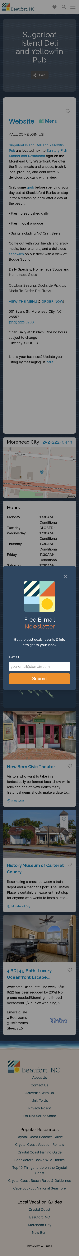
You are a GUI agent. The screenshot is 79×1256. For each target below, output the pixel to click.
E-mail (14, 657)
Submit (39, 678)
